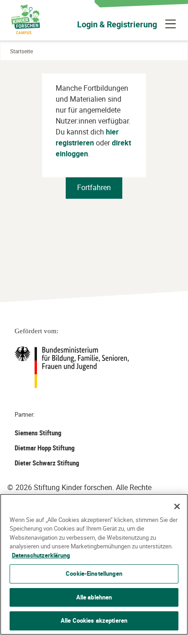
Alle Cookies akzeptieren (94, 620)
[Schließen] (177, 506)
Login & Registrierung (117, 24)
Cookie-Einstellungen (94, 573)
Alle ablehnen (94, 597)
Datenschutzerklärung (41, 555)
